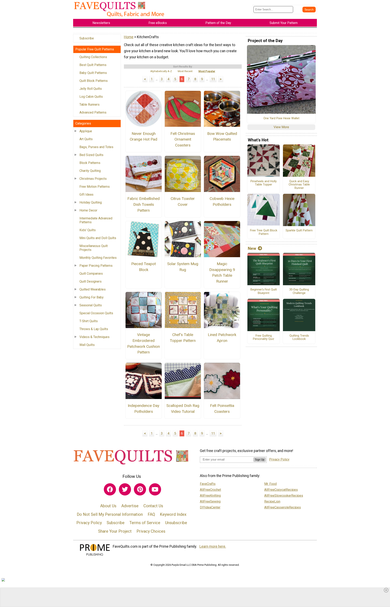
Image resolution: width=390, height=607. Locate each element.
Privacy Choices (150, 531)
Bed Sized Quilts (91, 155)
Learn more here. (212, 546)
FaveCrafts (208, 484)
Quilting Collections (93, 57)
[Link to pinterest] (140, 489)
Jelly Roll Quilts (90, 89)
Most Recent (185, 71)
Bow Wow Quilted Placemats (222, 136)
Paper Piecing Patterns (96, 266)
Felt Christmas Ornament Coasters (182, 139)
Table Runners (89, 104)
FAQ (151, 514)
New (252, 248)
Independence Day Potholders (143, 408)
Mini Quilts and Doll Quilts (97, 238)
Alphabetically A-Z (161, 71)
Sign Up (259, 459)
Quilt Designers (90, 281)
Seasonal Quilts (90, 305)
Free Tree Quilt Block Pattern (263, 232)
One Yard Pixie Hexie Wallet (281, 118)
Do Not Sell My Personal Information (110, 514)
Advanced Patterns (92, 112)
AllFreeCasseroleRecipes (282, 507)
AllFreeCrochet (210, 490)
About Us (108, 505)
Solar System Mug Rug (182, 266)
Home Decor (88, 210)
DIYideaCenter (210, 507)
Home (128, 37)
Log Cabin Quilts (91, 97)
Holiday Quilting (90, 202)
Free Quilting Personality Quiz (263, 337)
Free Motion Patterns (94, 187)
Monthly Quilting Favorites (98, 258)
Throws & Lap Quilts (93, 329)
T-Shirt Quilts (88, 321)
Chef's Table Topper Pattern (183, 337)
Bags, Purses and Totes (96, 147)
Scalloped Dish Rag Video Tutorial (182, 408)
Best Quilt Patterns (92, 65)
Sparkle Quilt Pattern (299, 230)
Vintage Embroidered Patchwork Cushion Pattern (143, 343)
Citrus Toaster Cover (183, 201)
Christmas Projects (93, 179)
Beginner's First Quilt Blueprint (263, 291)
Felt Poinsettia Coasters (222, 408)
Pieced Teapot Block (143, 266)
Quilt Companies (91, 273)
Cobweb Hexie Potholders (222, 201)
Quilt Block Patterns (93, 81)
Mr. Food (270, 484)
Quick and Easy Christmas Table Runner (299, 185)
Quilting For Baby (91, 297)
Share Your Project (115, 531)
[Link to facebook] (110, 489)
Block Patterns (89, 163)
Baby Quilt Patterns (93, 73)
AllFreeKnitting (210, 496)
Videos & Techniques (94, 337)
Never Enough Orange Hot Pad (143, 136)
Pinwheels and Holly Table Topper (263, 183)
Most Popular (206, 71)
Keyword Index (173, 514)
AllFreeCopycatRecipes (281, 490)
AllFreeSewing (210, 501)
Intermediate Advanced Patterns (95, 220)
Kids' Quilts (87, 230)
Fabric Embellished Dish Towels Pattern (143, 204)
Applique (85, 131)
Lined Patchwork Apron (222, 337)
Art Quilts (86, 139)
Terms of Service (144, 522)
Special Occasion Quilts (96, 313)
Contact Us (153, 505)
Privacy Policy (89, 522)
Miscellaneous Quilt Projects (93, 248)
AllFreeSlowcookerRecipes (283, 496)
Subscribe (86, 38)
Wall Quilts (87, 345)
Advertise (130, 505)
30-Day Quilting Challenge (299, 291)
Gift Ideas (86, 194)
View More (281, 127)
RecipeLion (272, 501)
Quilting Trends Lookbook (299, 337)
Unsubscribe (176, 522)
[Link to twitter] (125, 489)
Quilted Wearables (92, 289)
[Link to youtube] (155, 489)
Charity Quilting (90, 171)
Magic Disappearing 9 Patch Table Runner (222, 272)
